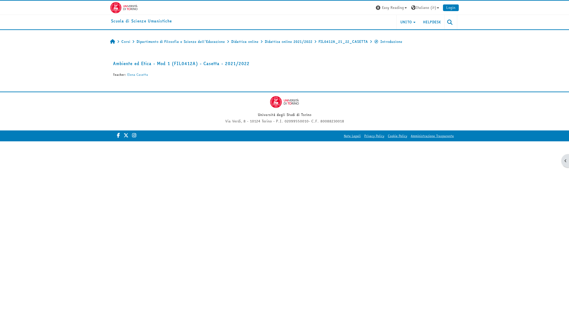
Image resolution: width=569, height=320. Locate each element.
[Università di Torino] (124, 7)
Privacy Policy (374, 136)
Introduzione (391, 41)
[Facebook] (118, 135)
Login (450, 7)
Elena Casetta (137, 74)
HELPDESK (432, 22)
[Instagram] (134, 135)
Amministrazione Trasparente (432, 136)
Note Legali (352, 136)
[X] (126, 135)
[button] (392, 7)
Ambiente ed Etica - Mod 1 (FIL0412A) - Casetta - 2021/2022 (181, 63)
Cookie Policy (397, 136)
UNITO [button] (406, 22)
